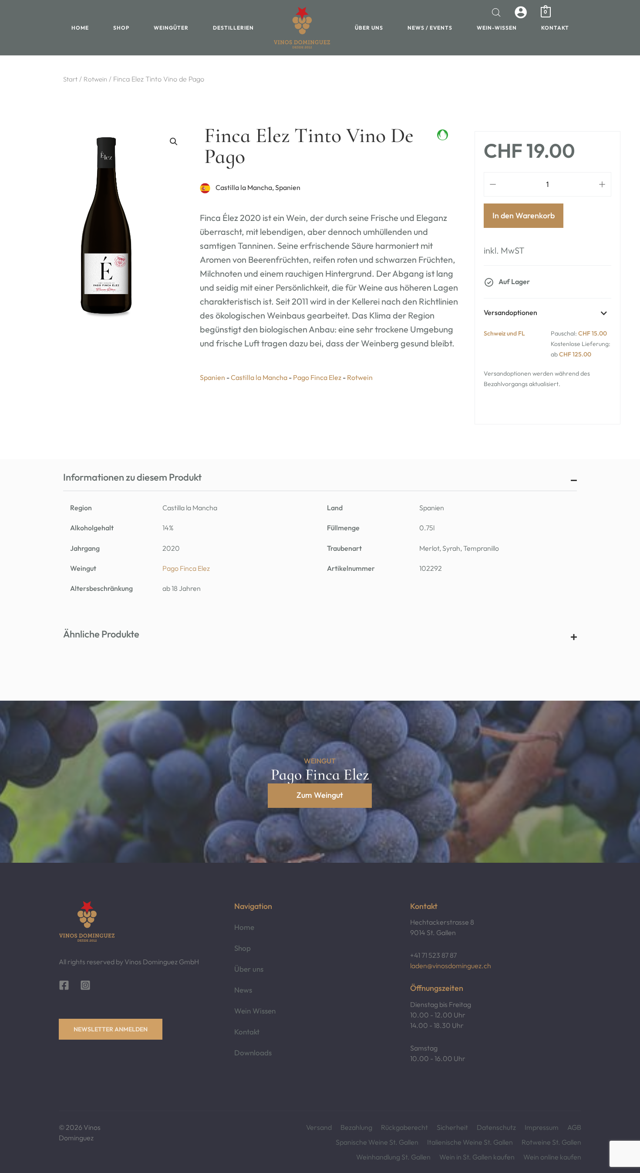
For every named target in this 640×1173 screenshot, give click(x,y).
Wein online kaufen (552, 1157)
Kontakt (555, 27)
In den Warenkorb (523, 215)
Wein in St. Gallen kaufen (477, 1157)
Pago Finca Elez (186, 568)
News (243, 989)
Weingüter (171, 27)
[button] (174, 141)
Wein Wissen (255, 1010)
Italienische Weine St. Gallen (470, 1142)
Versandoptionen (510, 312)
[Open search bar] (496, 12)
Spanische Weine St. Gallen (377, 1142)
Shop (121, 27)
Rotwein (95, 79)
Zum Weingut (319, 795)
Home (80, 27)
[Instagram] (85, 985)
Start (70, 79)
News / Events (430, 27)
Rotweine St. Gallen (551, 1142)
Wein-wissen (497, 27)
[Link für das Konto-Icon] (520, 12)
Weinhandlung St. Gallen (393, 1157)
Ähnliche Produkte (101, 634)
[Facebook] (64, 985)
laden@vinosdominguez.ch (450, 965)
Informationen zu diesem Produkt (132, 477)
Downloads (253, 1052)
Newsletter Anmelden (111, 1029)
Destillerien (233, 27)
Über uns (369, 27)
